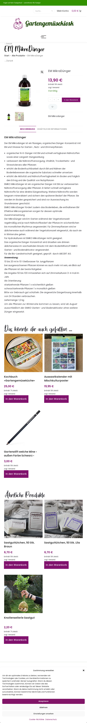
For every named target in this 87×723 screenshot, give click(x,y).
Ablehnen (43, 707)
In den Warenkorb (71, 100)
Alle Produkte (18, 55)
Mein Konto (63, 10)
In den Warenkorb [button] (16, 398)
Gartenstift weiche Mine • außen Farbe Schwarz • (20, 453)
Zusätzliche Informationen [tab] (52, 129)
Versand (55, 87)
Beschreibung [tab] (27, 129)
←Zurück (8, 60)
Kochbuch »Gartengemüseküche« (19, 378)
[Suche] (52, 11)
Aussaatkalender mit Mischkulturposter (58, 378)
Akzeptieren (43, 701)
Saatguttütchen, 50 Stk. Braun (19, 544)
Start (6, 55)
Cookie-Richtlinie (36, 719)
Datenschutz (51, 719)
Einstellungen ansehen (44, 713)
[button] (83, 670)
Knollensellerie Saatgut (19, 618)
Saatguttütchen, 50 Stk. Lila (62, 542)
